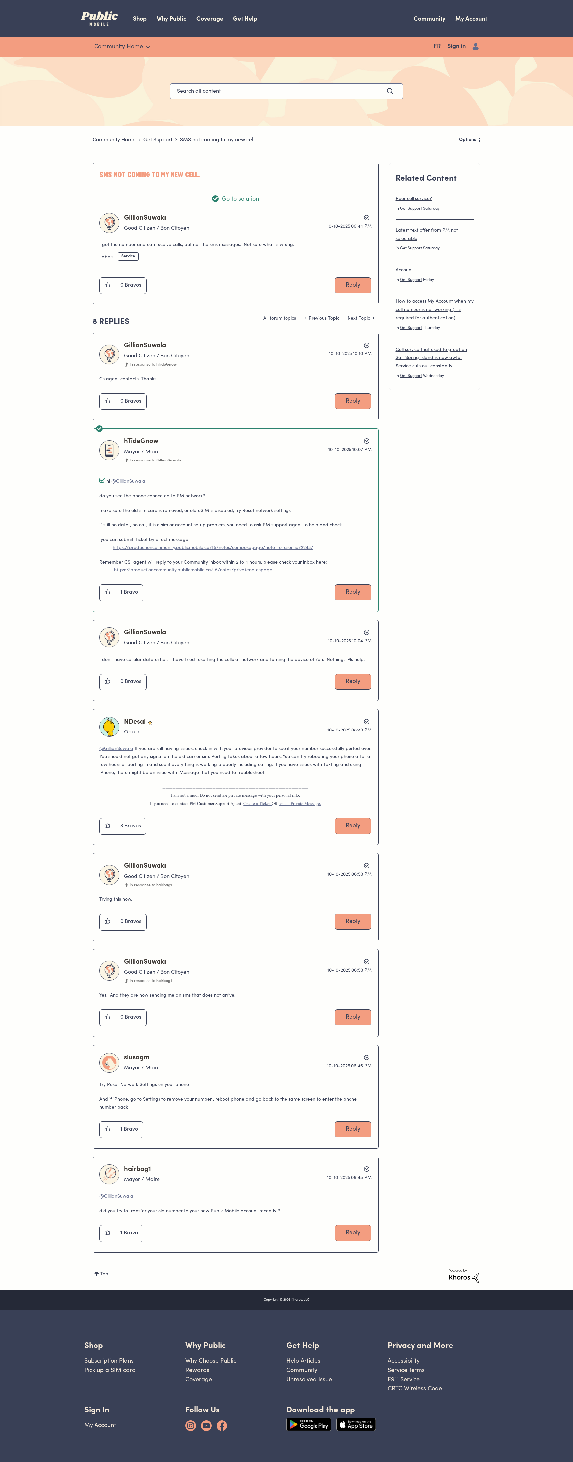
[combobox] (286, 91)
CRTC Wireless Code (415, 1388)
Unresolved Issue (309, 1379)
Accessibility (404, 1360)
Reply (353, 285)
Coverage (209, 18)
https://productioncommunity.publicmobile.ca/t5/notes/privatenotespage (193, 570)
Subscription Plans (109, 1360)
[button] (107, 286)
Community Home (114, 140)
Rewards (197, 1370)
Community (429, 18)
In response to (153, 365)
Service (128, 256)
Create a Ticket (257, 803)
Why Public (171, 18)
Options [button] (467, 140)
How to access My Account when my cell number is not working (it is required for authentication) (435, 310)
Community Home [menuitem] (118, 47)
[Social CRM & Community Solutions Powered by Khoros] (464, 1276)
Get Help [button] (302, 1345)
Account (404, 270)
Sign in (456, 47)
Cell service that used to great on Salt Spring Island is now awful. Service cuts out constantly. (431, 358)
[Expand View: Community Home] (148, 47)
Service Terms (406, 1370)
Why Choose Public (210, 1360)
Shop (140, 18)
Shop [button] (93, 1345)
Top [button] (104, 1274)
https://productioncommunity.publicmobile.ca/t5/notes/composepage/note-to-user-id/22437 (213, 548)
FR (437, 47)
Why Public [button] (205, 1345)
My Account (471, 18)
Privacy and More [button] (420, 1345)
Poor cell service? (414, 199)
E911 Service (404, 1379)
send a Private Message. (300, 803)
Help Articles (303, 1360)
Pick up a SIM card (110, 1370)
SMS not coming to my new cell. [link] (218, 140)
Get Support (157, 140)
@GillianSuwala (128, 481)
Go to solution (240, 199)
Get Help (245, 18)
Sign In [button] (96, 1409)
